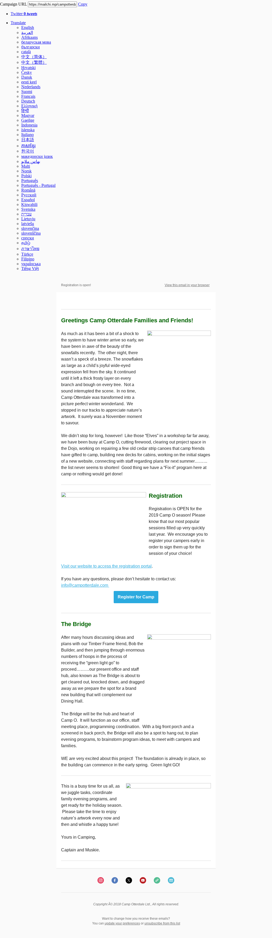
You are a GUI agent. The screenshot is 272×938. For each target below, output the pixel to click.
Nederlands (30, 86)
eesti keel (29, 82)
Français (28, 96)
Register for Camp (136, 597)
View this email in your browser (187, 285)
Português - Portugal (38, 185)
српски (27, 238)
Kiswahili (29, 204)
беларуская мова (36, 42)
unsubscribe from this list (162, 923)
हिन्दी (25, 110)
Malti (25, 166)
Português (29, 180)
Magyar (27, 115)
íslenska (28, 130)
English (27, 27)
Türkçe (27, 254)
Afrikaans (29, 37)
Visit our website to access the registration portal (106, 566)
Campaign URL (13, 4)
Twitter (24, 13)
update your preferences (122, 923)
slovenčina (30, 228)
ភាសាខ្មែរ (28, 145)
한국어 (27, 151)
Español (28, 199)
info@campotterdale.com (85, 585)
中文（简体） (34, 56)
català (26, 51)
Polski (26, 176)
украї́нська (31, 263)
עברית (26, 214)
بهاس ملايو (30, 161)
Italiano (27, 134)
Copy (82, 4)
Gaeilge (27, 120)
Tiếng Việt (30, 268)
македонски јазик (37, 156)
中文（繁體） (34, 62)
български (30, 47)
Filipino (27, 259)
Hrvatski (28, 67)
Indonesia (29, 125)
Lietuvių (28, 219)
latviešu (27, 223)
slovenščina (31, 233)
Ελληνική (29, 106)
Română (28, 190)
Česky (26, 72)
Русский (28, 195)
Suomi (26, 91)
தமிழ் (25, 242)
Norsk (26, 171)
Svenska (28, 209)
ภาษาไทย (30, 248)
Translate (18, 22)
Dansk (26, 77)
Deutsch (28, 101)
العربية (27, 32)
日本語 (27, 139)
